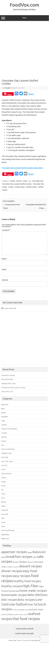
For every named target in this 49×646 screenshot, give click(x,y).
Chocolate (38, 562)
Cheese (16, 562)
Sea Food (4, 514)
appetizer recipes (14, 552)
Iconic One (12, 640)
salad (26, 614)
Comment (6, 230)
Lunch (3, 469)
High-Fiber (30, 586)
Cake (3, 421)
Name (4, 259)
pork (31, 609)
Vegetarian (5, 538)
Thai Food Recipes (8, 530)
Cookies (12, 181)
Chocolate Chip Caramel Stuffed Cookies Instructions (22, 168)
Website (5, 280)
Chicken (4, 425)
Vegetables (5, 534)
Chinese (30, 562)
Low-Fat (4, 465)
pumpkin (16, 614)
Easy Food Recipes (8, 449)
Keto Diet (4, 457)
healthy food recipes (27, 581)
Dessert (19, 181)
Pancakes (21, 610)
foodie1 (8, 88)
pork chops (38, 609)
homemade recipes (14, 595)
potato (3, 614)
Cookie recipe (20, 187)
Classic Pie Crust (7, 391)
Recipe (3, 502)
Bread (3, 412)
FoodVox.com (24, 4)
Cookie (10, 187)
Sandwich (4, 510)
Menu (24, 18)
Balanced (39, 552)
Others (3, 477)
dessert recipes (30, 566)
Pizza (3, 494)
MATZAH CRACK (7, 379)
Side (2, 518)
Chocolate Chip (37, 181)
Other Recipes (6, 473)
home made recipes (33, 590)
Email (4, 269)
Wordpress (36, 640)
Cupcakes (16, 567)
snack (25, 181)
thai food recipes (26, 619)
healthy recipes (11, 586)
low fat (33, 604)
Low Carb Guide (7, 461)
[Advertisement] (24, 49)
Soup (3, 526)
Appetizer (5, 404)
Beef (3, 408)
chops (3, 566)
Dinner (3, 441)
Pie (2, 490)
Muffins (15, 610)
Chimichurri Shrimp (8, 375)
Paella (3, 482)
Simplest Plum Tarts (8, 383)
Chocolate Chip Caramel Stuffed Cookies (17, 184)
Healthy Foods (6, 453)
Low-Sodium (18, 604)
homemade (14, 591)
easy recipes (21, 576)
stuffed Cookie (31, 187)
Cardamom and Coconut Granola (13, 387)
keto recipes (26, 599)
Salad (3, 506)
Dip (2, 445)
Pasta (3, 486)
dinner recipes (11, 571)
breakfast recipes (19, 556)
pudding (9, 614)
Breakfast (4, 416)
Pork (3, 498)
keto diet (34, 595)
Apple (29, 552)
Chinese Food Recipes (9, 429)
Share (30, 94)
